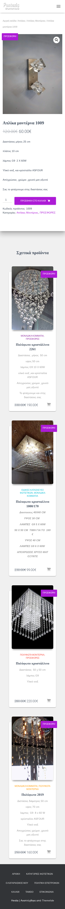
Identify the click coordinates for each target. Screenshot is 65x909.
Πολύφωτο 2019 (32, 794)
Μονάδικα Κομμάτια (32, 336)
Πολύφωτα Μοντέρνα (32, 655)
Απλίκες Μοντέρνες (36, 21)
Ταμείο (29, 892)
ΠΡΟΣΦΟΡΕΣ (48, 212)
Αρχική (16, 874)
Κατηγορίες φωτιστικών (39, 874)
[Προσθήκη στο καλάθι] (49, 405)
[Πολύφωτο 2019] (32, 748)
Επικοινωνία (47, 892)
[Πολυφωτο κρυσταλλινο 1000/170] (32, 452)
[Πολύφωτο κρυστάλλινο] (32, 617)
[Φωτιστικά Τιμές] (13, 6)
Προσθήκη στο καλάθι (33, 201)
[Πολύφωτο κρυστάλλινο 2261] (32, 298)
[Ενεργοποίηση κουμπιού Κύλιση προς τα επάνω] (57, 901)
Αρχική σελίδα (9, 21)
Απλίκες (21, 21)
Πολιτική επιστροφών (46, 883)
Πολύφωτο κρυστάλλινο (32, 663)
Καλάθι (15, 892)
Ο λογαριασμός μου (17, 883)
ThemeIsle (48, 900)
